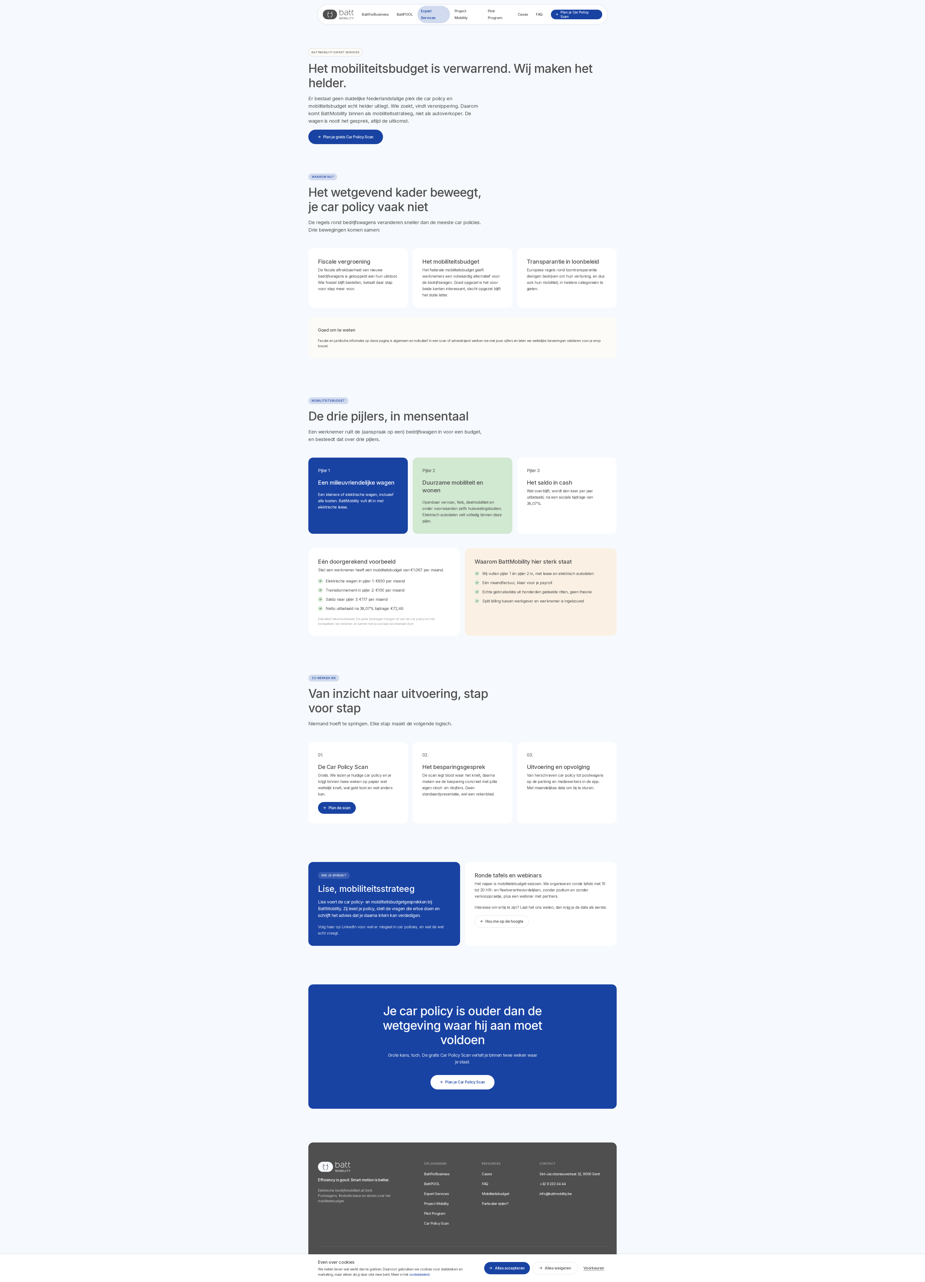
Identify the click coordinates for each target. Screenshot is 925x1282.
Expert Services (428, 14)
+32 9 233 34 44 (553, 1184)
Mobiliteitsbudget (495, 1193)
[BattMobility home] (338, 14)
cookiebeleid (419, 1274)
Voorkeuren (593, 1268)
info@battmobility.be (556, 1193)
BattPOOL (405, 14)
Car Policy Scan (436, 1223)
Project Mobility (461, 14)
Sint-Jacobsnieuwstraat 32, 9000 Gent (570, 1174)
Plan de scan (339, 807)
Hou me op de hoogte (504, 921)
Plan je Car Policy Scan (575, 14)
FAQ (539, 14)
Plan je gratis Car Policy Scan (348, 136)
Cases (523, 14)
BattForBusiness (375, 14)
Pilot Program (495, 14)
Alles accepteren (510, 1268)
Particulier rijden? (495, 1203)
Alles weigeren (558, 1268)
